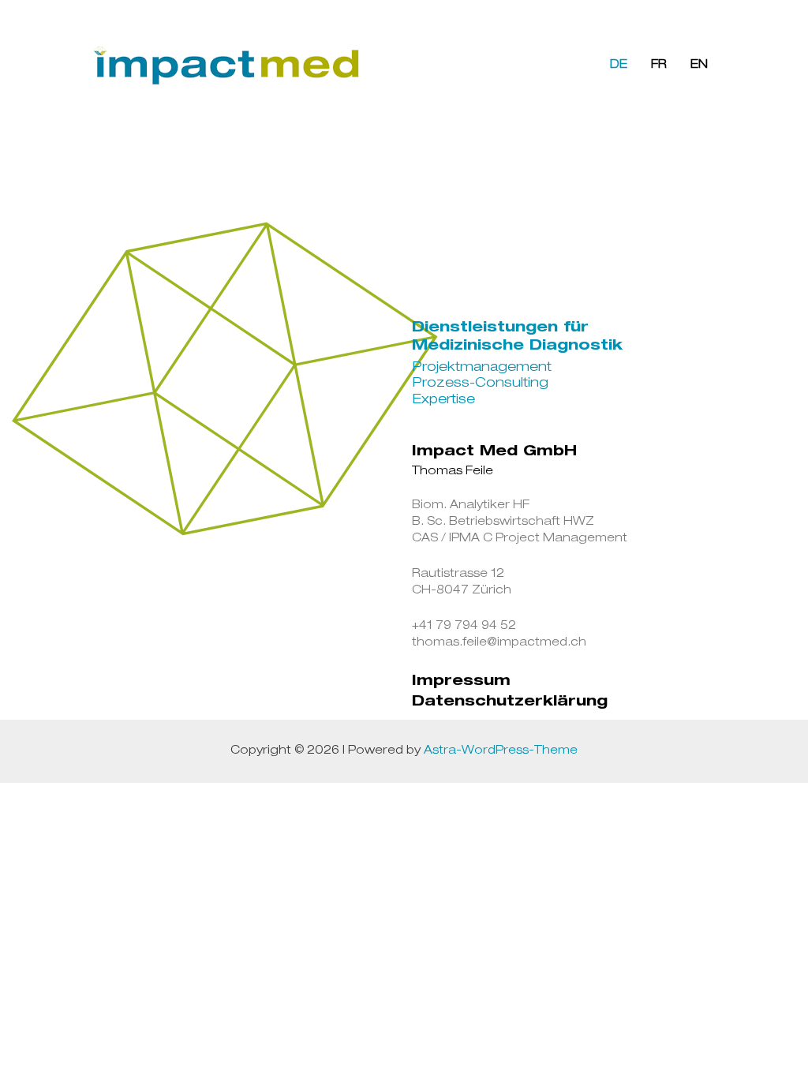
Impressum (461, 682)
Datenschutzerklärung (510, 702)
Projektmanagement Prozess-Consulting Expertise (482, 384)
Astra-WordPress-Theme (501, 751)
